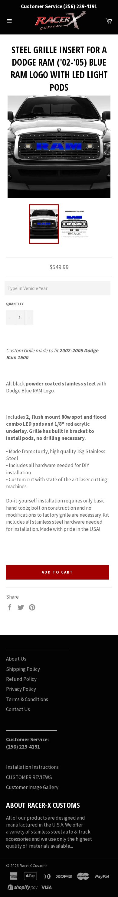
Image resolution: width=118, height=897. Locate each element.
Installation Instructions (32, 767)
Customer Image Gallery (32, 787)
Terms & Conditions (27, 699)
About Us (16, 658)
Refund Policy (21, 679)
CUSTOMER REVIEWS (29, 777)
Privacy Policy (21, 689)
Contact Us (18, 709)
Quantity (15, 303)
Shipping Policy (23, 669)
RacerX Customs (33, 865)
